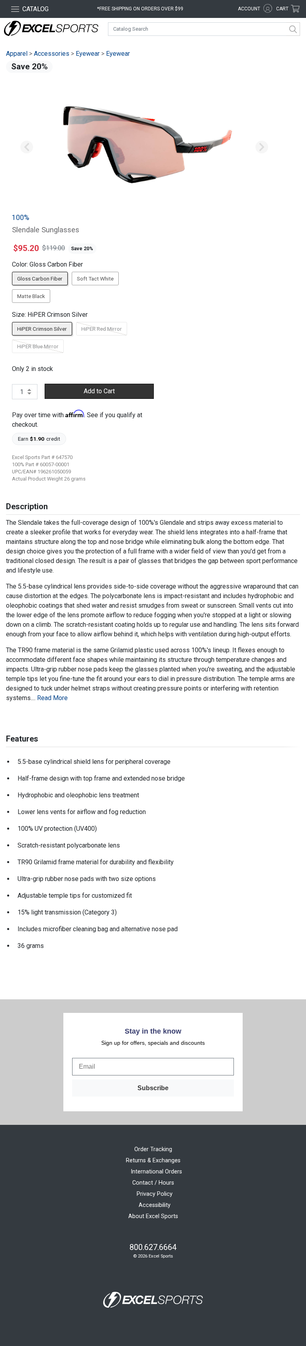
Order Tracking (153, 1149)
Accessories (51, 53)
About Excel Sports (153, 1216)
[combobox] (204, 29)
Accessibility (155, 1205)
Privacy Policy (155, 1194)
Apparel (16, 53)
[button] (26, 147)
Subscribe (153, 1088)
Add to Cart (99, 391)
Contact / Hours (153, 1182)
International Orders (156, 1171)
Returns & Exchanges (153, 1160)
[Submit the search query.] (293, 29)
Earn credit (39, 439)
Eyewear (88, 53)
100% (20, 218)
